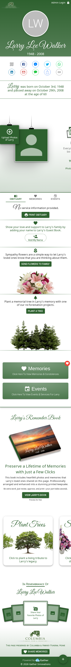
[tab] (16, 197)
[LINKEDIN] (11, 72)
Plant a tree (35, 311)
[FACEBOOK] (23, 64)
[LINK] (59, 72)
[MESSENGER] (35, 64)
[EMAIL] (23, 72)
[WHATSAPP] (59, 64)
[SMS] (35, 72)
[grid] (35, 151)
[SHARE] (47, 72)
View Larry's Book (35, 495)
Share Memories (37, 651)
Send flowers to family (35, 264)
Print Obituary (37, 215)
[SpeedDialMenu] (63, 659)
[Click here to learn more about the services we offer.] (35, 636)
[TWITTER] (47, 64)
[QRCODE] (11, 64)
